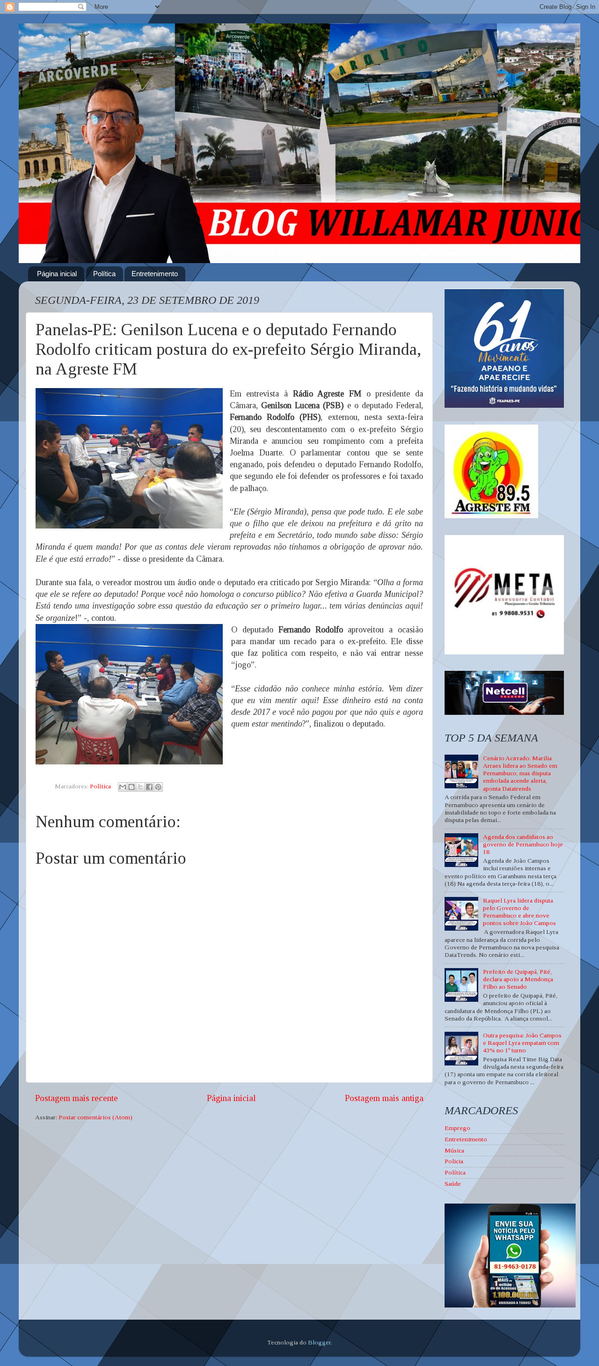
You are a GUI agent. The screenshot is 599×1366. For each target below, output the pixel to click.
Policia (454, 1161)
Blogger (319, 1342)
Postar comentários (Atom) (95, 1117)
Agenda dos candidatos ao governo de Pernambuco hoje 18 (523, 844)
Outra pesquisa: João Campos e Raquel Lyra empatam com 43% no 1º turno (522, 1043)
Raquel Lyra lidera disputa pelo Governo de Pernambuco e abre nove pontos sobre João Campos (519, 912)
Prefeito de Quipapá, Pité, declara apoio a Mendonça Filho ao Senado (518, 979)
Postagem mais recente (76, 1098)
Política (104, 274)
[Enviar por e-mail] (122, 787)
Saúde (453, 1183)
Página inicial (57, 274)
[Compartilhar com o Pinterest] (158, 787)
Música (454, 1150)
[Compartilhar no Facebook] (149, 787)
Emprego (457, 1127)
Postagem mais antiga (384, 1098)
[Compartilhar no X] (140, 787)
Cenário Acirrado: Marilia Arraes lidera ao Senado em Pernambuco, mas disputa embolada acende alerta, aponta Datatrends (520, 773)
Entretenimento (154, 274)
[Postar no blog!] (131, 787)
